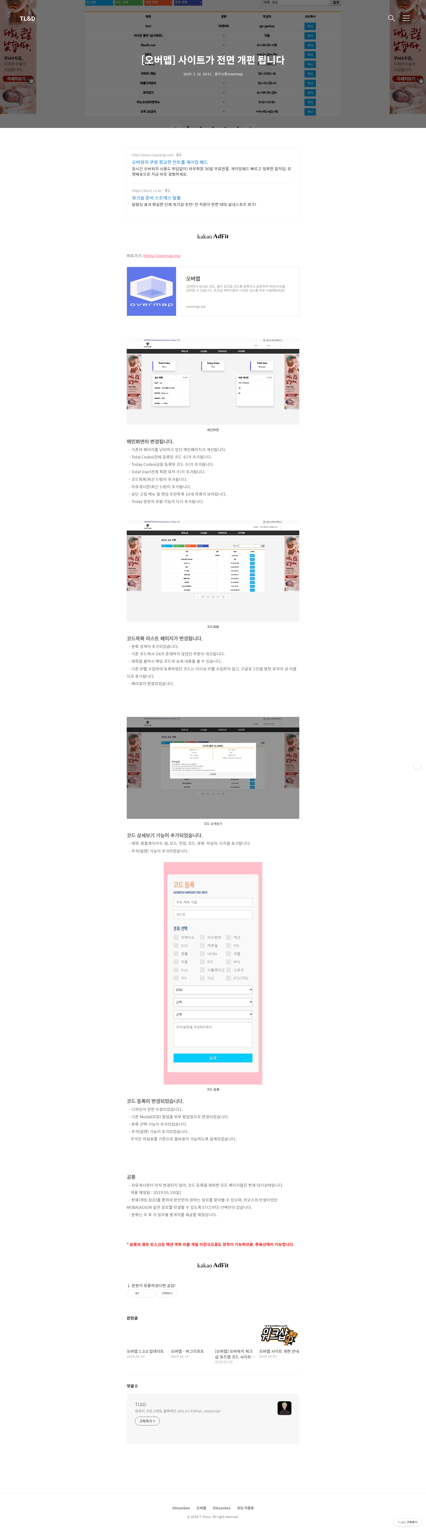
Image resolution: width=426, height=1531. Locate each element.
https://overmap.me (161, 256)
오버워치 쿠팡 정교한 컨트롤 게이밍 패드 (170, 162)
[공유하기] (144, 1293)
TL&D (27, 18)
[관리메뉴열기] (417, 765)
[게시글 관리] (150, 1293)
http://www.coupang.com (153, 155)
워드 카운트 (245, 1508)
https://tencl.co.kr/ (147, 191)
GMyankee (181, 1508)
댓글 (132, 1386)
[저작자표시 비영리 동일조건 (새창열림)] (183, 1293)
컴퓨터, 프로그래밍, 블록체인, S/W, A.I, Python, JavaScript (177, 1410)
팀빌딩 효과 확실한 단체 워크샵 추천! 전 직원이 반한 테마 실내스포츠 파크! (194, 204)
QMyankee (222, 1508)
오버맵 (201, 1508)
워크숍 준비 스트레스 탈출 (156, 198)
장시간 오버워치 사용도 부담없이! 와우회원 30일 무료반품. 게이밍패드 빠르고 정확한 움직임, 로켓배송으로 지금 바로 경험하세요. (211, 171)
